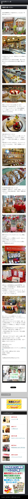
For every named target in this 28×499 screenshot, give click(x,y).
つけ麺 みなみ (14, 428)
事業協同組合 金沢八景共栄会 (18, 447)
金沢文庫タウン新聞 (9, 497)
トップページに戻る (6, 394)
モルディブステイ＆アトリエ (18, 438)
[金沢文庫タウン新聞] (6, 2)
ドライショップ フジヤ (16, 456)
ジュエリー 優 (14, 419)
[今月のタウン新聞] (14, 493)
